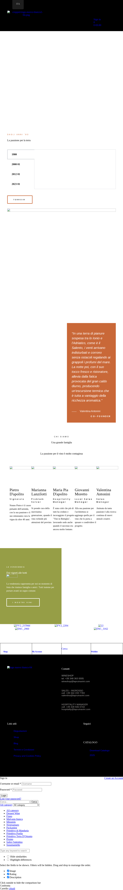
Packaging (11, 827)
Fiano (9, 816)
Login (3, 795)
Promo (9, 839)
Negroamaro (12, 824)
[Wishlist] (92, 646)
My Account (37, 652)
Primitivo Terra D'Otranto (19, 836)
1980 (14, 154)
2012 (14, 174)
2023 (14, 184)
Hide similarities (18, 856)
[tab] (20, 154)
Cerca (34, 802)
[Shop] (5, 646)
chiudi (12, 888)
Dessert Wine (13, 813)
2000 (14, 164)
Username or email (10, 783)
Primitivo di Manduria (17, 830)
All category (12, 810)
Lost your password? (10, 798)
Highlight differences (21, 859)
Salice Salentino (14, 842)
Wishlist (94, 652)
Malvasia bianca (14, 819)
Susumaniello (13, 845)
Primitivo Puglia (14, 833)
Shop (5, 652)
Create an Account (113, 778)
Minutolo (11, 822)
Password (6, 789)
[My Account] (33, 646)
